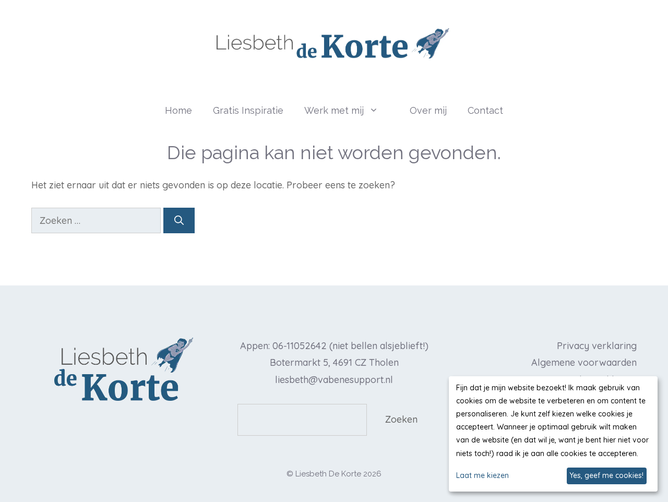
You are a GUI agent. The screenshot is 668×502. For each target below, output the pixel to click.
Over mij (428, 110)
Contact (485, 110)
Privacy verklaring (597, 346)
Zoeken (401, 419)
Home (178, 110)
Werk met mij (334, 110)
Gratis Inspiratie (248, 110)
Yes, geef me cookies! (606, 475)
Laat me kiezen (482, 475)
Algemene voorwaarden (584, 362)
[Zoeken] (179, 220)
